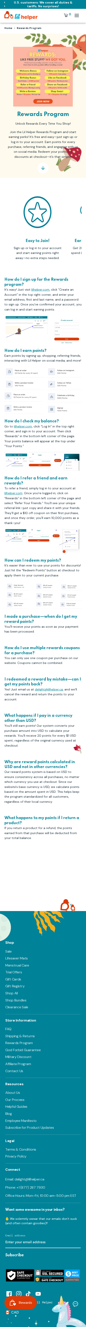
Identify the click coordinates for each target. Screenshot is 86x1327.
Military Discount (18, 1056)
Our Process (14, 1099)
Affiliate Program (18, 1064)
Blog (8, 1113)
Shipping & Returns (20, 1036)
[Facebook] (9, 1293)
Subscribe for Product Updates (29, 1127)
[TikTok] (28, 1293)
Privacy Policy (15, 1156)
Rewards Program (19, 1043)
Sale (8, 951)
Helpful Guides (16, 1106)
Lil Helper (44, 1302)
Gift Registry (14, 986)
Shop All (11, 993)
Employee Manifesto (21, 1120)
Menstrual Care (17, 965)
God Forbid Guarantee (23, 1050)
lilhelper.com (40, 290)
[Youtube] (38, 1293)
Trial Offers (13, 972)
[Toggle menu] (77, 15)
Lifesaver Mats (16, 958)
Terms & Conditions (20, 1149)
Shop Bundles (15, 1000)
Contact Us (14, 1071)
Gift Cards (13, 979)
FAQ (8, 1029)
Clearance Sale (16, 1007)
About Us (12, 1092)
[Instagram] (18, 1293)
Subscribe (14, 1255)
